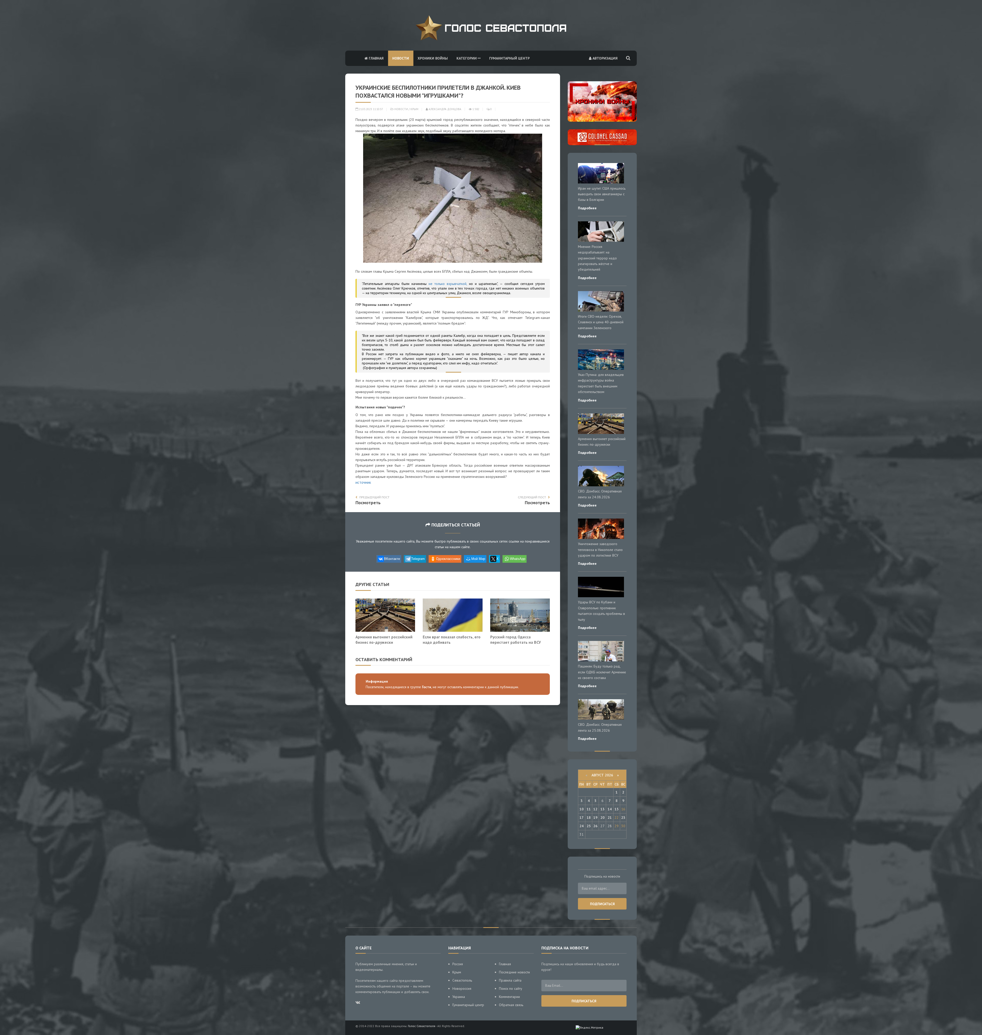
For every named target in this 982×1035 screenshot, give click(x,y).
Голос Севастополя (421, 1026)
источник (363, 482)
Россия (457, 964)
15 (617, 809)
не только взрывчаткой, (448, 283)
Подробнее (587, 208)
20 (602, 817)
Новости (400, 58)
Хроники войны (433, 58)
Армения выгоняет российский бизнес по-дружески (383, 639)
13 (602, 809)
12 (595, 809)
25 (589, 826)
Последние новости (514, 972)
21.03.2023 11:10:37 (370, 109)
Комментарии (509, 996)
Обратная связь (511, 1005)
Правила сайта (510, 980)
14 (610, 809)
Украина (458, 996)
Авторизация (605, 58)
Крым (414, 109)
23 (623, 817)
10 (581, 809)
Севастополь (462, 980)
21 (610, 817)
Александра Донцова (444, 109)
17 (581, 817)
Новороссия (461, 988)
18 (589, 817)
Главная (376, 58)
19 (595, 817)
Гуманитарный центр (509, 58)
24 (581, 826)
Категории (467, 58)
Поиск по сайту (510, 988)
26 (595, 826)
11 (589, 809)
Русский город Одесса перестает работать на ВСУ (515, 639)
